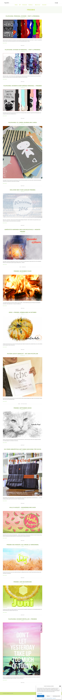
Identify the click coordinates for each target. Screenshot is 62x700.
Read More (5, 43)
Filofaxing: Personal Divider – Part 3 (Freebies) (22, 16)
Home (16, 5)
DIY (20, 5)
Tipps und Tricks (24, 403)
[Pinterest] (7, 2)
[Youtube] (5, 2)
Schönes (31, 5)
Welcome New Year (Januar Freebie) (22, 190)
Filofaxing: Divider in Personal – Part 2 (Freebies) (22, 49)
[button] (60, 686)
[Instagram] (8, 2)
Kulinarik (24, 5)
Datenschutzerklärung (49, 698)
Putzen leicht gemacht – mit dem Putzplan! (22, 353)
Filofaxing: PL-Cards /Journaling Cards (22, 122)
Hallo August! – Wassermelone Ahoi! (22, 507)
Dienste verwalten (39, 693)
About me (37, 5)
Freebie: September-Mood (23, 408)
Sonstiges (22, 45)
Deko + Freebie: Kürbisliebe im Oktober (22, 312)
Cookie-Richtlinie (44, 698)
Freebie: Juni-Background (23, 582)
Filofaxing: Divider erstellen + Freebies (22, 619)
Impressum (54, 698)
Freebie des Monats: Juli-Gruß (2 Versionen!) (23, 544)
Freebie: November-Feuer (22, 271)
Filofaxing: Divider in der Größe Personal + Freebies (22, 86)
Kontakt (44, 5)
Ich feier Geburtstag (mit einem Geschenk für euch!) (22, 449)
